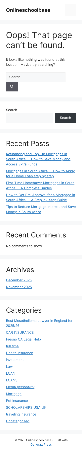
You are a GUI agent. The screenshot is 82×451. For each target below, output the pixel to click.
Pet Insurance (17, 401)
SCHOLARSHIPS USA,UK (26, 407)
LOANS (12, 380)
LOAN (10, 373)
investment (15, 360)
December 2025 (19, 280)
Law (9, 367)
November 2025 (19, 287)
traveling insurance (21, 414)
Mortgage (13, 394)
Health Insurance (19, 353)
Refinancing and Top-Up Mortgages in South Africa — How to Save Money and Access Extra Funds (38, 159)
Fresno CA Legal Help (23, 339)
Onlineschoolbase (28, 10)
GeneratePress (41, 444)
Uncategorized (17, 421)
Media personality (20, 387)
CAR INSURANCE (20, 332)
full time (12, 346)
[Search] (12, 87)
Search (11, 110)
